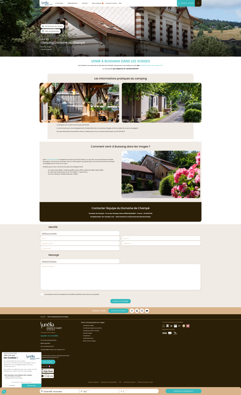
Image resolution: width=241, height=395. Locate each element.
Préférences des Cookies (145, 382)
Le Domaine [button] (59, 3)
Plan (120, 3)
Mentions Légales (93, 382)
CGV (120, 382)
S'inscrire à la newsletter (118, 311)
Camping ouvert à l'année (91, 330)
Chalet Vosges (87, 333)
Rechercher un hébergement (183, 391)
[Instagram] (142, 311)
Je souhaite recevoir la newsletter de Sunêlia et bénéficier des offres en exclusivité (72, 294)
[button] (198, 3)
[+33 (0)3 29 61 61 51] (179, 3)
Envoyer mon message (120, 301)
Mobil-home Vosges (89, 341)
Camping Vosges (88, 325)
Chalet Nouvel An (88, 338)
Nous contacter (48, 362)
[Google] (137, 311)
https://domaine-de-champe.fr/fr (151, 65)
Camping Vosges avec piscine (92, 328)
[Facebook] (132, 311)
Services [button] (85, 3)
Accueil (43, 317)
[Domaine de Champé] (47, 3)
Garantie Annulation (130, 382)
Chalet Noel (86, 336)
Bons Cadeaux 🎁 (97, 3)
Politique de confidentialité (109, 382)
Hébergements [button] (73, 3)
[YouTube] (147, 311)
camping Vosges (52, 160)
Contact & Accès (111, 3)
